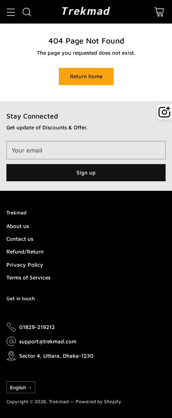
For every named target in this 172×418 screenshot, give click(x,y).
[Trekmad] (86, 12)
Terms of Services (28, 277)
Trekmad (59, 401)
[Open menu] (10, 12)
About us (17, 226)
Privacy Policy (24, 264)
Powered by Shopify (98, 401)
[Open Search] (26, 12)
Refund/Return (25, 251)
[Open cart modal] (159, 12)
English (18, 387)
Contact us (19, 239)
